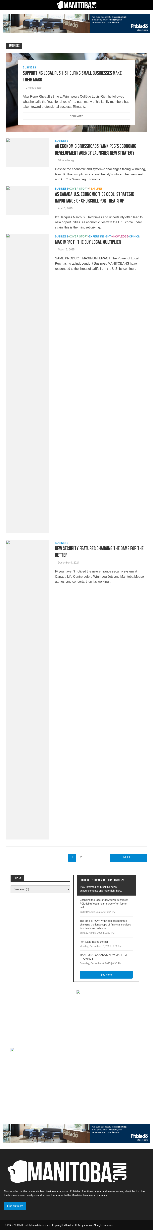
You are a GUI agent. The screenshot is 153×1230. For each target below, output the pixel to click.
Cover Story (78, 188)
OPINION (134, 236)
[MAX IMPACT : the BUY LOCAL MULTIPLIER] (27, 383)
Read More (76, 116)
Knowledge (120, 236)
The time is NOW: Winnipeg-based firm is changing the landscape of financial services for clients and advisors (105, 924)
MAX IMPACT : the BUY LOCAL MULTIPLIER (88, 242)
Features (96, 188)
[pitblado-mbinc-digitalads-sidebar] (40, 1072)
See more (106, 974)
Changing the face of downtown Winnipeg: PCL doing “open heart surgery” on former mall (104, 903)
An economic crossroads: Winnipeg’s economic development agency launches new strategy (95, 149)
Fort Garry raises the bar (94, 941)
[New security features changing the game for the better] (27, 689)
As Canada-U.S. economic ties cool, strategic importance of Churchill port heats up (94, 197)
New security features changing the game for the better (99, 552)
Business (29, 67)
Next (126, 857)
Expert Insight (100, 236)
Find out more (15, 1205)
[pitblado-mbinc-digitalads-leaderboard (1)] (76, 23)
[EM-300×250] (106, 1014)
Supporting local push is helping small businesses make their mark (72, 76)
